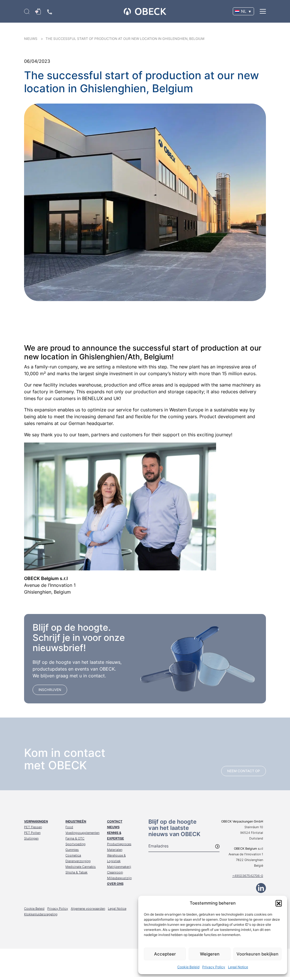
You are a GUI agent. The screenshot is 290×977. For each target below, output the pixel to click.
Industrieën (75, 821)
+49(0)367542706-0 (247, 876)
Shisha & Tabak (76, 872)
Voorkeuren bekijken (257, 954)
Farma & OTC (74, 838)
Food (69, 827)
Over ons (115, 884)
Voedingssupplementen (82, 833)
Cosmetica (73, 855)
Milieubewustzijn (119, 878)
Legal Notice (238, 967)
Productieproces (119, 844)
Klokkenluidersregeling (40, 914)
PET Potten (32, 833)
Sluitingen (31, 838)
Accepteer (165, 954)
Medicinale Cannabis (80, 867)
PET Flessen (33, 827)
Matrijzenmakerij (119, 867)
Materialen (114, 850)
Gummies (72, 850)
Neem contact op (243, 771)
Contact (114, 821)
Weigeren (209, 954)
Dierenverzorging (78, 861)
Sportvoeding (75, 844)
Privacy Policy (213, 967)
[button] (279, 903)
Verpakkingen (36, 821)
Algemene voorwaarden (88, 909)
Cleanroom (115, 872)
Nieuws (113, 827)
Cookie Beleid (188, 967)
